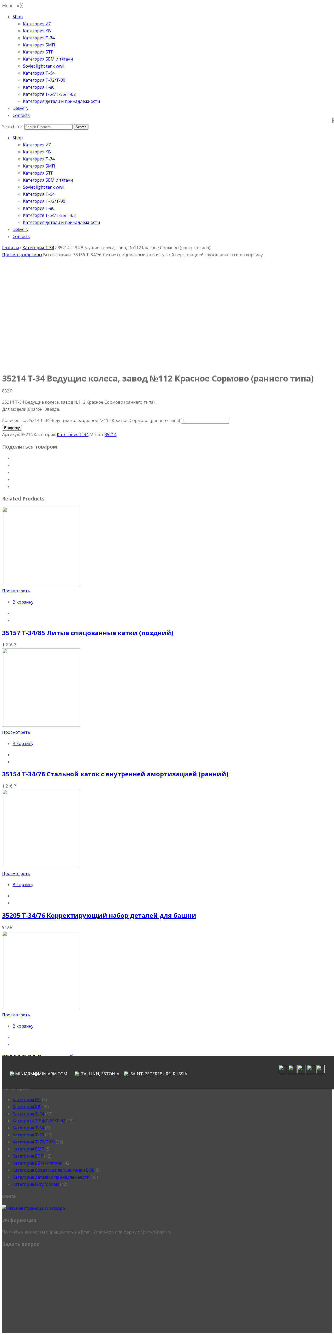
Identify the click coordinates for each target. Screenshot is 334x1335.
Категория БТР (38, 173)
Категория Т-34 (39, 159)
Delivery (20, 229)
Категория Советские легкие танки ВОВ (54, 1170)
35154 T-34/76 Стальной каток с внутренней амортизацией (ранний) (115, 774)
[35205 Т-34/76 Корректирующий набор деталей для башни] (41, 866)
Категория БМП (39, 166)
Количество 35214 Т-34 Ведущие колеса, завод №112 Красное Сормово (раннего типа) (91, 420)
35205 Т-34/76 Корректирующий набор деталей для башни (99, 915)
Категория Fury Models (36, 1184)
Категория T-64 (39, 194)
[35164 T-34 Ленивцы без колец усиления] (41, 1008)
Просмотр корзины (22, 255)
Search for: (12, 126)
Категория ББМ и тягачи (48, 180)
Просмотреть (16, 591)
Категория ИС (37, 145)
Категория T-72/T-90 (44, 201)
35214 (110, 434)
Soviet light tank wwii (43, 187)
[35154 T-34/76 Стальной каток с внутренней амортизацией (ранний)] (41, 725)
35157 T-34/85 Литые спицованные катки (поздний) (88, 632)
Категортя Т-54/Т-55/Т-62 (49, 215)
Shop (18, 138)
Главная (10, 248)
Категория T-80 (39, 208)
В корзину (12, 428)
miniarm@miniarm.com (41, 1074)
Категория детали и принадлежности (61, 222)
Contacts (21, 236)
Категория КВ (37, 152)
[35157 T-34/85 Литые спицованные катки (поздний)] (41, 584)
